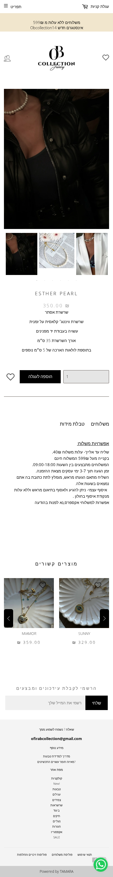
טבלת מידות (72, 424)
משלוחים (100, 424)
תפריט (16, 6)
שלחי (96, 703)
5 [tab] (68, 280)
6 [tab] (76, 280)
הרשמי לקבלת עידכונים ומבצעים (56, 688)
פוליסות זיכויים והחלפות (32, 854)
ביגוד (56, 810)
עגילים (56, 794)
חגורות (56, 826)
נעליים (56, 821)
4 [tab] (60, 280)
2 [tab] (44, 280)
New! (56, 784)
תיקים (56, 816)
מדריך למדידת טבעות (56, 756)
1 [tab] (36, 280)
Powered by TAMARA (56, 871)
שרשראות (56, 805)
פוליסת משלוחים (62, 854)
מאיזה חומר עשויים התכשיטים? (56, 762)
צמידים (56, 800)
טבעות (57, 789)
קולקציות (56, 778)
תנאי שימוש (85, 854)
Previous (6, 256)
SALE (56, 837)
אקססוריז (56, 832)
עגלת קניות (99, 6)
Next (106, 256)
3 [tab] (52, 280)
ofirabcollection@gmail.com (56, 738)
